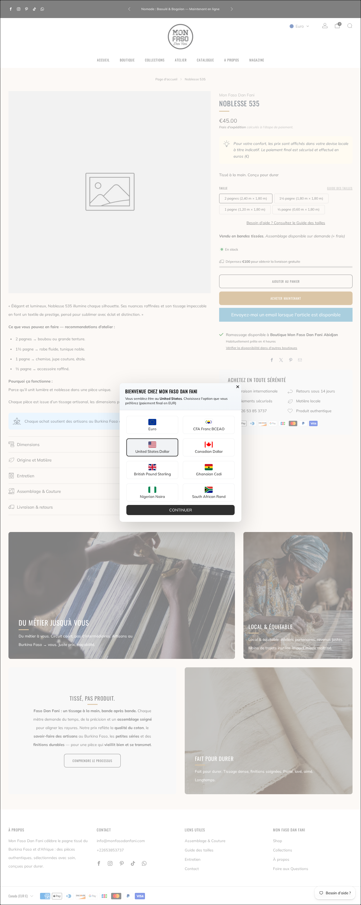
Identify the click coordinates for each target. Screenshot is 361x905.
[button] (152, 425)
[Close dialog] (237, 386)
